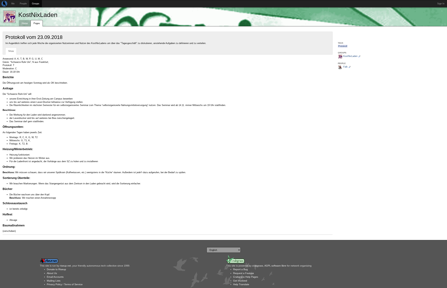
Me (12, 3)
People (23, 3)
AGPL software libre (275, 265)
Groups (35, 3)
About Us (52, 273)
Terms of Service (73, 284)
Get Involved (240, 280)
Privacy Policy (54, 284)
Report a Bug (240, 269)
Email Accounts (55, 276)
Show (11, 51)
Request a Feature (243, 273)
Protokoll (342, 46)
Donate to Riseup (56, 269)
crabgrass (257, 265)
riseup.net (65, 265)
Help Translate (241, 284)
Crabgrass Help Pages (245, 276)
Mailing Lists (53, 280)
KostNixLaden (37, 14)
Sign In (440, 3)
